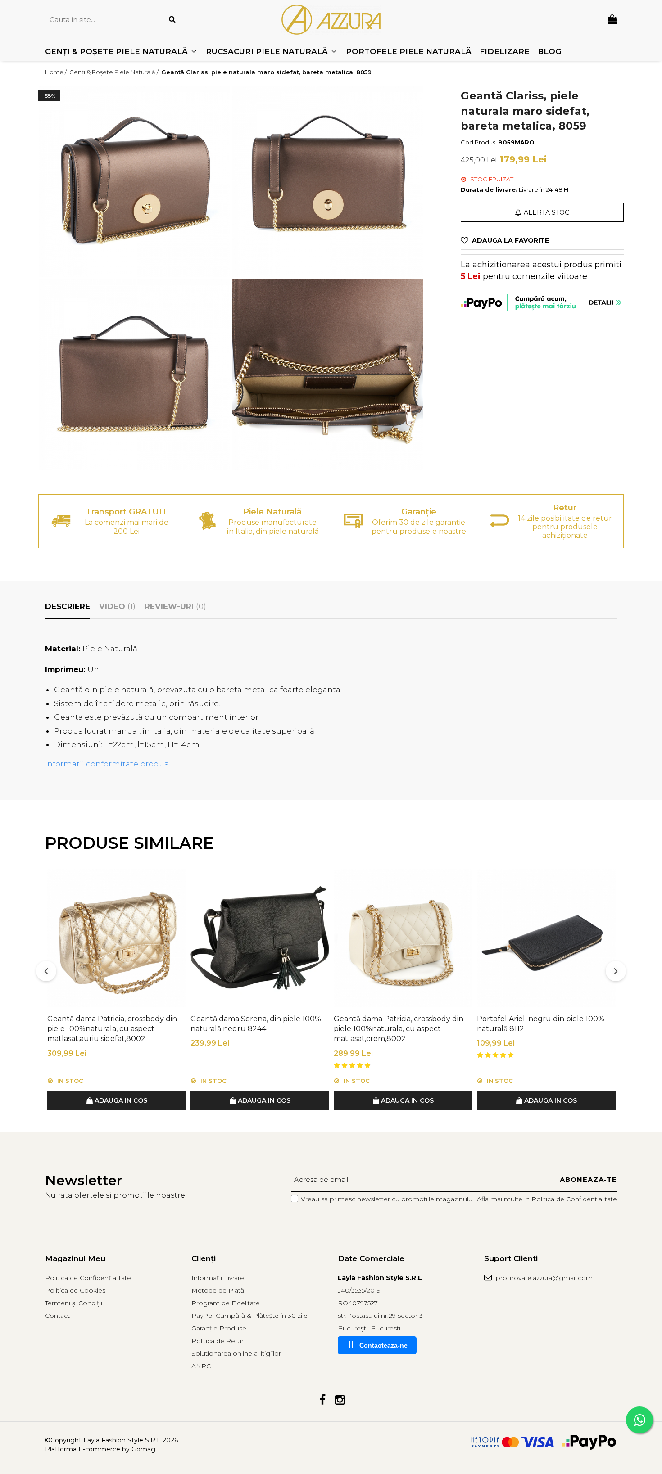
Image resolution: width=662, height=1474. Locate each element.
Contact (57, 1316)
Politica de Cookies (75, 1290)
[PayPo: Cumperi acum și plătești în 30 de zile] (542, 302)
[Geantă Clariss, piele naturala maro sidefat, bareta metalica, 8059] (134, 181)
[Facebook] (322, 1400)
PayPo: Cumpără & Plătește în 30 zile (249, 1316)
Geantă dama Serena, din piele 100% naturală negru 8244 (255, 1023)
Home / (56, 72)
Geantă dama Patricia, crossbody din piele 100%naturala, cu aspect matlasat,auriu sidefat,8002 (112, 1028)
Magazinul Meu (75, 1258)
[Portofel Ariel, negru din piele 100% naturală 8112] (546, 938)
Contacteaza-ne (383, 1345)
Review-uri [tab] (175, 606)
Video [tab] (117, 606)
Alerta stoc (546, 212)
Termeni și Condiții (73, 1303)
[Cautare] (172, 19)
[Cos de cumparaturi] (612, 19)
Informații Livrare (217, 1278)
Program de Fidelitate (225, 1303)
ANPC (201, 1366)
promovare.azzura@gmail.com (543, 1278)
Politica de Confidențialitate (88, 1278)
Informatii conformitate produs (106, 763)
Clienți (203, 1258)
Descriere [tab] (67, 606)
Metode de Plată (217, 1290)
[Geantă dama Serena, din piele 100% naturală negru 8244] (259, 938)
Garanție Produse (218, 1328)
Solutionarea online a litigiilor (236, 1353)
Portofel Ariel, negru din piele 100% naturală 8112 (540, 1023)
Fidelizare (505, 51)
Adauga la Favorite (510, 240)
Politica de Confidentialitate (574, 1199)
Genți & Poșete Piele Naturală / (114, 72)
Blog (549, 51)
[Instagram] (340, 1400)
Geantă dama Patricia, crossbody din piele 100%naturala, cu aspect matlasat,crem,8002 (398, 1028)
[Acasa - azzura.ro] (331, 20)
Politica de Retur (217, 1341)
